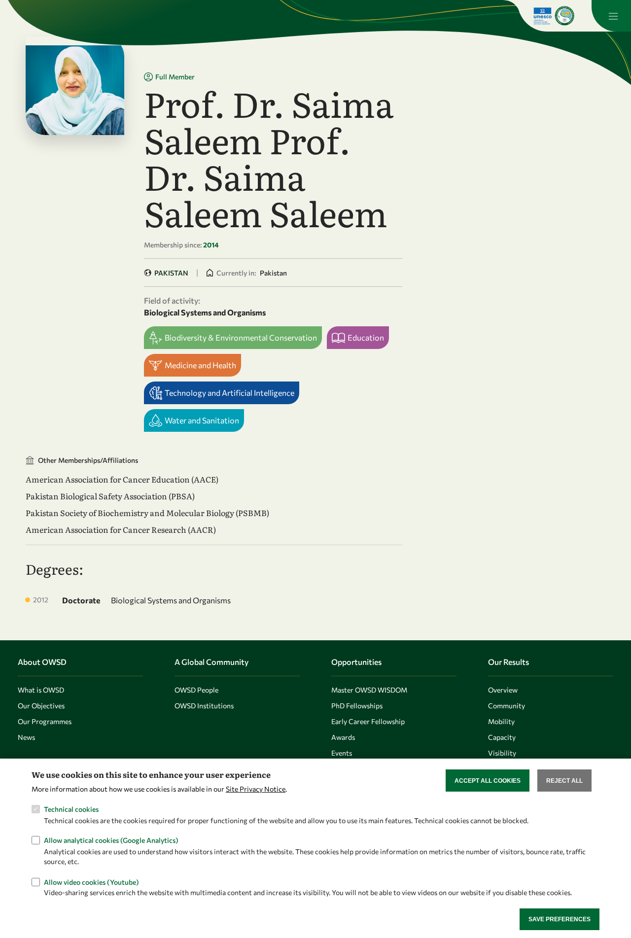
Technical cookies (71, 809)
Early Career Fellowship (368, 721)
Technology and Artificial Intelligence (229, 392)
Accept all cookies (488, 780)
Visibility (502, 753)
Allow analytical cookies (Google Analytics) (111, 840)
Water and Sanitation (202, 420)
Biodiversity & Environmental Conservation (241, 337)
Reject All (564, 780)
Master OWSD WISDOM (369, 690)
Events (341, 753)
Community (506, 705)
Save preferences (559, 918)
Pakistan (171, 273)
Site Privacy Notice (255, 788)
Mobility (501, 721)
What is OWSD (41, 690)
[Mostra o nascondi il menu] (611, 16)
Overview (503, 690)
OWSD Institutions (204, 705)
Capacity (502, 737)
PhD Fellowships (357, 705)
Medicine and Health (200, 365)
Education (366, 337)
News (26, 737)
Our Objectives (41, 705)
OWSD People (196, 690)
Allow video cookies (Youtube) (91, 881)
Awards (343, 737)
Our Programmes (44, 721)
